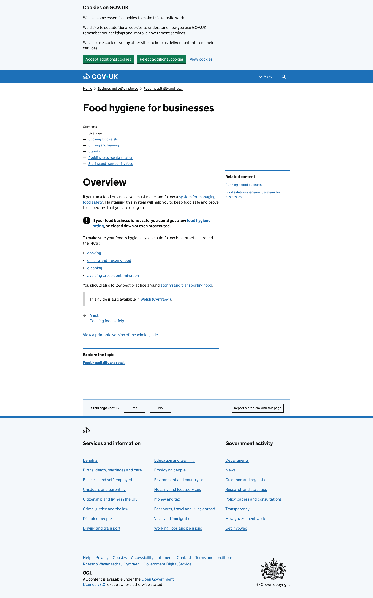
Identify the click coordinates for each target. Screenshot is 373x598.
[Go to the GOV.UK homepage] (100, 77)
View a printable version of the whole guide (120, 334)
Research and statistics (246, 489)
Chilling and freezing (103, 145)
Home (87, 88)
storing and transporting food (186, 285)
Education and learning (174, 460)
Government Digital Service (167, 564)
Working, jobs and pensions (178, 528)
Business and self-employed (118, 88)
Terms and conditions (214, 557)
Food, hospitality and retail (163, 88)
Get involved (236, 528)
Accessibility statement (152, 557)
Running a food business (243, 185)
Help (87, 557)
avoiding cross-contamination (113, 275)
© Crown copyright (273, 584)
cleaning (94, 267)
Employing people (170, 470)
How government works (246, 518)
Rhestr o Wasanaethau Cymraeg (111, 564)
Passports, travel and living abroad (184, 508)
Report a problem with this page (257, 408)
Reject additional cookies (162, 59)
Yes (138, 408)
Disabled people (97, 518)
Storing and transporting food (110, 164)
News (230, 470)
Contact (184, 557)
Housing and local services (177, 489)
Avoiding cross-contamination (110, 157)
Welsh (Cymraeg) (155, 299)
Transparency (237, 508)
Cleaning (95, 151)
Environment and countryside (180, 479)
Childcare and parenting (104, 489)
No (164, 408)
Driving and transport (101, 528)
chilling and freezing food (109, 260)
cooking (94, 252)
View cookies (201, 59)
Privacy (102, 557)
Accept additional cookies (108, 59)
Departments (237, 460)
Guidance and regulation (247, 479)
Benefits (90, 460)
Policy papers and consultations (253, 499)
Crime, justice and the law (105, 508)
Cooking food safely (103, 139)
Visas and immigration (173, 518)
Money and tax (167, 499)
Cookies (120, 557)
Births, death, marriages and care (112, 470)
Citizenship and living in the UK (110, 499)
